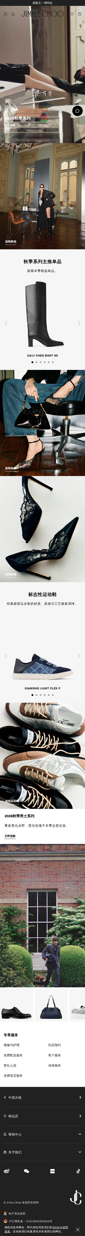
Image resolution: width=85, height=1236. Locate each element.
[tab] (42, 1097)
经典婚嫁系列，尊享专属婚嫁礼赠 (42, 3)
